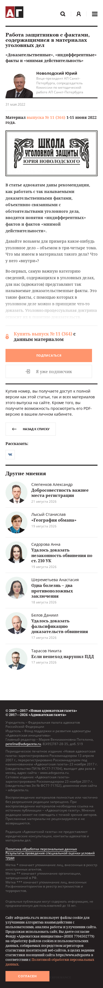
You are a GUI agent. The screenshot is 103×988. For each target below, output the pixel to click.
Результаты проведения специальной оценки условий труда (50, 855)
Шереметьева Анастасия (55, 579)
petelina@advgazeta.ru (23, 743)
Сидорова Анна (45, 544)
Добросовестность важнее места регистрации (60, 492)
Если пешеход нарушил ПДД (62, 656)
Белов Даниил (44, 615)
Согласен (27, 976)
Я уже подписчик (54, 371)
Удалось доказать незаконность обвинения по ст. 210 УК (61, 555)
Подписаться (49, 355)
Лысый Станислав (48, 514)
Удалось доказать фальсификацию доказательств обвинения (59, 626)
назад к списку (36, 429)
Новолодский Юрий (56, 73)
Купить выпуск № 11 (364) (43, 334)
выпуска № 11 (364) (46, 117)
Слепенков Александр (52, 484)
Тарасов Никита (46, 650)
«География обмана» (53, 520)
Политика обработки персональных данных (41, 849)
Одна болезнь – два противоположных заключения (52, 591)
